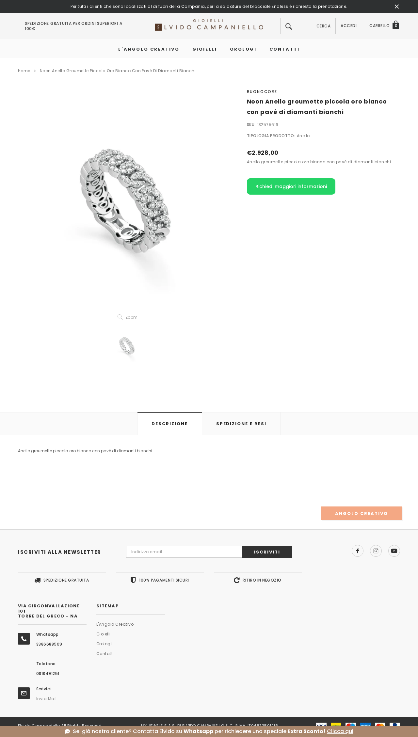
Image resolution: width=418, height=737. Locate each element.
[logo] (209, 24)
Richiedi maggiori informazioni (291, 186)
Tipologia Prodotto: (271, 135)
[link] (127, 346)
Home (24, 70)
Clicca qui (340, 731)
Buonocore (262, 91)
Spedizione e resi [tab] (241, 424)
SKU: (251, 124)
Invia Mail (46, 698)
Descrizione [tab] (169, 424)
